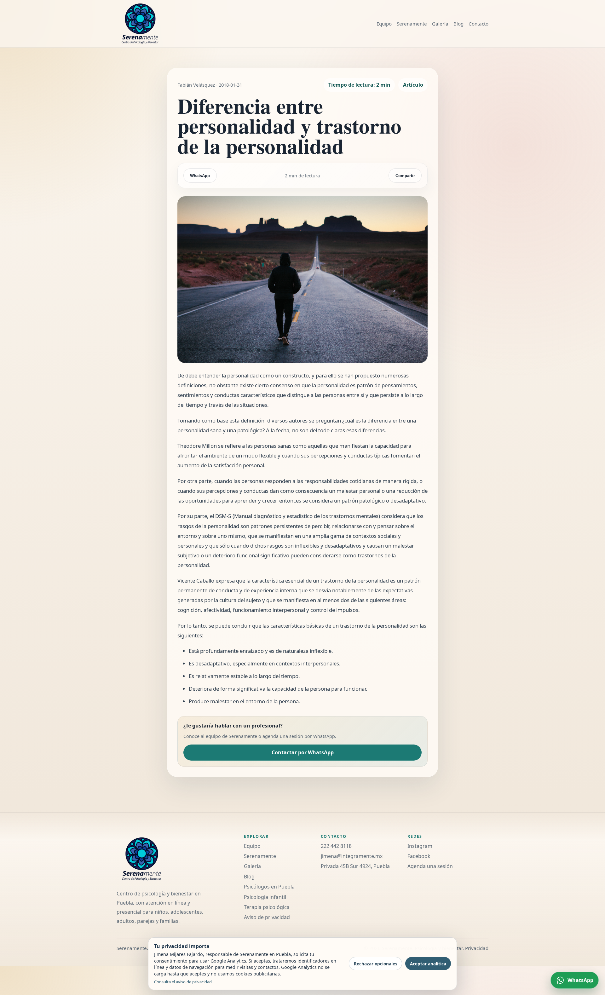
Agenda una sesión (430, 866)
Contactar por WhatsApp (303, 752)
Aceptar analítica (428, 964)
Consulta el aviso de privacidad (183, 982)
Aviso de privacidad (267, 917)
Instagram (419, 846)
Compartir (405, 175)
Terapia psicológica (267, 907)
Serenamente (412, 23)
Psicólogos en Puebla (269, 886)
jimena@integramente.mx (352, 856)
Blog (458, 23)
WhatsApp (200, 175)
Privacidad (476, 948)
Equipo (384, 23)
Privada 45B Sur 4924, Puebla (355, 866)
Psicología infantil (265, 897)
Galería (440, 23)
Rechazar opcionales (375, 964)
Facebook (418, 856)
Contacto (478, 23)
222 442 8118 (336, 846)
